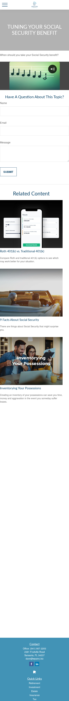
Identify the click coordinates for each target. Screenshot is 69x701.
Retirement (34, 683)
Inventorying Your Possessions (20, 388)
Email (3, 122)
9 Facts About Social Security (19, 320)
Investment (34, 687)
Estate (34, 691)
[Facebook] (31, 664)
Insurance (35, 695)
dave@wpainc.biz (34, 658)
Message (5, 142)
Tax (34, 699)
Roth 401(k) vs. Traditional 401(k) (22, 251)
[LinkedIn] (37, 664)
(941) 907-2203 (38, 648)
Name (3, 103)
